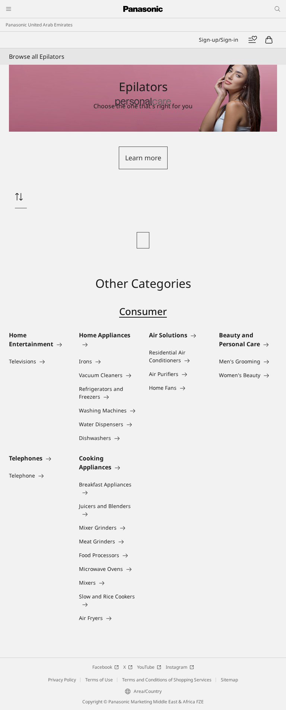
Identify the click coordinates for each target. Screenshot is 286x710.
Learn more (143, 157)
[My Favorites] (252, 40)
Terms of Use (99, 680)
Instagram (176, 667)
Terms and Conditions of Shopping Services (167, 680)
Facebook (102, 667)
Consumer (143, 311)
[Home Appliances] (108, 344)
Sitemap (229, 680)
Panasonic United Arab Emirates (39, 25)
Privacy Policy (62, 680)
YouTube (146, 667)
